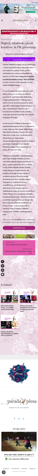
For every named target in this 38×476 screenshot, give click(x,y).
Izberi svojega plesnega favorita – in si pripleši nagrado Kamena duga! (7, 307)
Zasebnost (6, 468)
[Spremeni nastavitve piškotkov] (4, 472)
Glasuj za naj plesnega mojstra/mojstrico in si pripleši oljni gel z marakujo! (9, 333)
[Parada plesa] (19, 20)
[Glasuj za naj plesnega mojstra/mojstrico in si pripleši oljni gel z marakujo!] (9, 322)
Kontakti (24, 468)
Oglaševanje (15, 468)
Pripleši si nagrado (6, 39)
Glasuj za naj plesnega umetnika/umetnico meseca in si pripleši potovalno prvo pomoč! (28, 308)
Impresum (32, 468)
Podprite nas (19, 228)
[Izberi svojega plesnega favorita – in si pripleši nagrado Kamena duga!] (9, 296)
